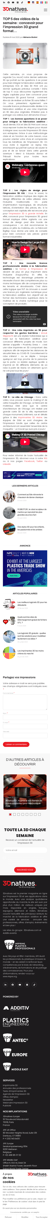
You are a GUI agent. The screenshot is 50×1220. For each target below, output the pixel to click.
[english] (33, 2)
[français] (42, 2)
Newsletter (8, 1099)
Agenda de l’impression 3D (16, 1094)
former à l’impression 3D (33, 269)
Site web (6, 731)
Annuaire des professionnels (17, 1088)
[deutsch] (29, 2)
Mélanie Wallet (30, 37)
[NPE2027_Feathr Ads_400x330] (25, 568)
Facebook (29, 461)
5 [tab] (27, 814)
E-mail (6, 722)
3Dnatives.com (31, 930)
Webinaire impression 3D (15, 1102)
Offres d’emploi (10, 1097)
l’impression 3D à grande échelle (26, 213)
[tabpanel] (25, 792)
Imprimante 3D (10, 1085)
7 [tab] (35, 814)
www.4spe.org (10, 976)
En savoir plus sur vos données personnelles (20, 1208)
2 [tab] (14, 814)
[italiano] (46, 2)
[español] (37, 2)
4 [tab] (23, 814)
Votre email (11, 850)
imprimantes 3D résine (30, 417)
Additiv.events (10, 933)
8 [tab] (39, 814)
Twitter (40, 461)
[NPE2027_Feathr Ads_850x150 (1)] (25, 475)
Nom (5, 713)
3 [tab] (18, 814)
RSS (45, 458)
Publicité (7, 1105)
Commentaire (8, 693)
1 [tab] (10, 814)
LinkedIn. (7, 464)
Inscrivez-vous (25, 870)
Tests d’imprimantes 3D (14, 1091)
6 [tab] (31, 814)
